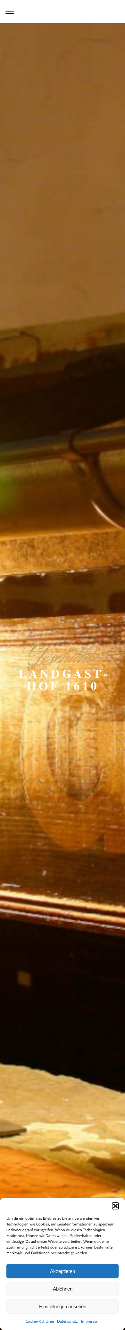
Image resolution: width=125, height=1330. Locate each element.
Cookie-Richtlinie (40, 1321)
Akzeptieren (62, 1271)
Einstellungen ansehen (62, 1306)
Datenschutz (67, 1321)
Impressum (90, 1321)
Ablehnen (62, 1289)
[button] (115, 1206)
